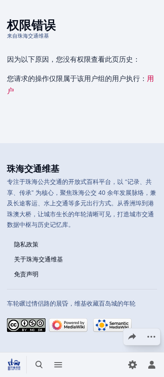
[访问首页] (14, 364)
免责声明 (26, 273)
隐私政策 (26, 243)
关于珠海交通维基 (38, 258)
